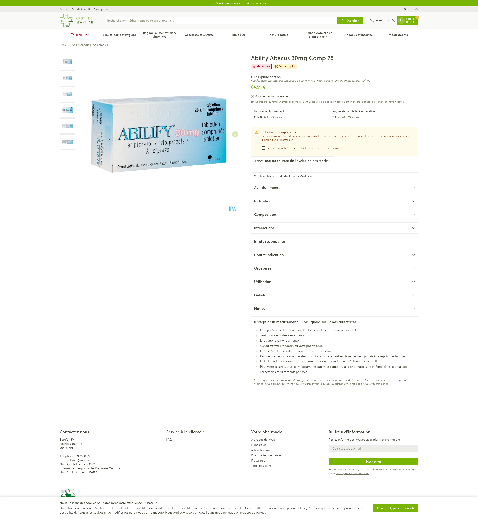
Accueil (64, 45)
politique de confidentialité (352, 473)
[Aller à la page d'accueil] (78, 20)
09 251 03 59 (83, 456)
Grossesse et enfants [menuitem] (202, 35)
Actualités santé (81, 9)
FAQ (169, 439)
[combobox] (221, 20)
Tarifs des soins (261, 466)
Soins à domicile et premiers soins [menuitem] (321, 35)
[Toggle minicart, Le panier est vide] (401, 20)
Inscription (373, 461)
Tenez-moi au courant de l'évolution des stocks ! (292, 160)
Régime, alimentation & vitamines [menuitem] (161, 35)
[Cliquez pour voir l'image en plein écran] (159, 134)
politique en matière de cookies (244, 512)
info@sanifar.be (82, 460)
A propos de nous (263, 439)
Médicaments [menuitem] (403, 35)
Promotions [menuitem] (82, 35)
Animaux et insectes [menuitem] (361, 35)
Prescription (100, 9)
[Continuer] (235, 134)
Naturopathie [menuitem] (284, 35)
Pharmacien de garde (266, 455)
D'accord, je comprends (395, 508)
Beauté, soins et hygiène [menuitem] (121, 35)
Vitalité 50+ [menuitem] (245, 35)
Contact (64, 9)
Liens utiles (258, 445)
